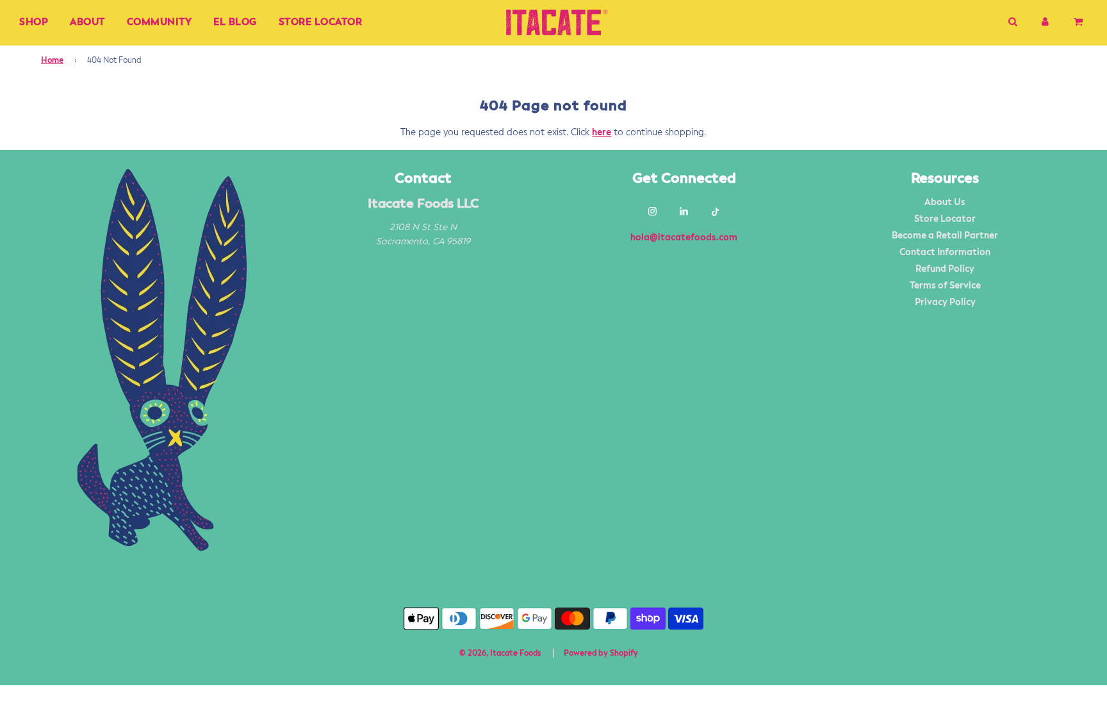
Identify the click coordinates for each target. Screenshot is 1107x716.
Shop (33, 22)
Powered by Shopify (601, 654)
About (87, 22)
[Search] (1012, 22)
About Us (944, 202)
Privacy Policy (945, 302)
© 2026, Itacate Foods (500, 654)
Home (52, 61)
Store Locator (321, 22)
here (601, 132)
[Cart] (1079, 22)
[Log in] (1045, 22)
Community (159, 22)
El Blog (235, 22)
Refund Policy (944, 269)
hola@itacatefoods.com (683, 237)
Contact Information (944, 252)
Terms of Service (945, 285)
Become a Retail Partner (945, 235)
